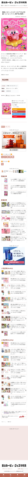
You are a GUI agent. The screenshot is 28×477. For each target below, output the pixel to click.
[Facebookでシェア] (5, 157)
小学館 (8, 126)
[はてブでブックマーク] (7, 157)
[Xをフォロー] (2, 164)
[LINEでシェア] (10, 157)
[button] (13, 157)
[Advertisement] (14, 444)
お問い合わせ (21, 468)
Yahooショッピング (17, 114)
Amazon (15, 109)
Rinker (18, 106)
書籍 (3, 126)
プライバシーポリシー (7, 468)
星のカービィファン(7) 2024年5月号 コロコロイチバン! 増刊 (19, 103)
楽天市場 (15, 111)
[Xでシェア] (2, 157)
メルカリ (15, 116)
